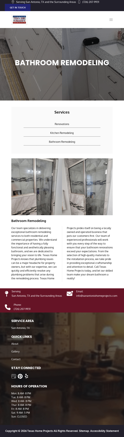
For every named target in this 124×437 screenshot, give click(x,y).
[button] (111, 19)
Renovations (62, 124)
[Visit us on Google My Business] (13, 376)
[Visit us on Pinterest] (20, 376)
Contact (16, 359)
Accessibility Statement (104, 430)
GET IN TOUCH (18, 7)
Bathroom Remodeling (62, 141)
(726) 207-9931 (90, 2)
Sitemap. (84, 430)
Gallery (15, 351)
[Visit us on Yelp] (26, 376)
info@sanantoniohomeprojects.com (96, 295)
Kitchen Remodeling (62, 132)
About (14, 343)
